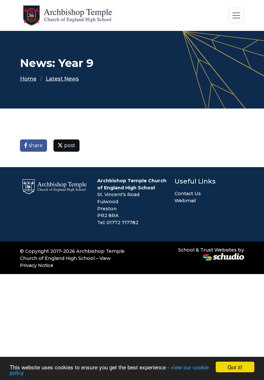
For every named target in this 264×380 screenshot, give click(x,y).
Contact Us (187, 193)
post (69, 145)
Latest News (62, 79)
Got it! (235, 367)
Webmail (185, 201)
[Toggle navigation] (236, 15)
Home (28, 79)
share (35, 145)
